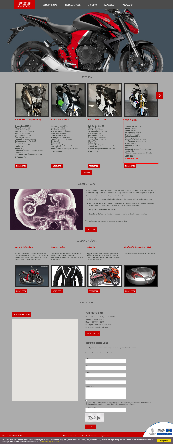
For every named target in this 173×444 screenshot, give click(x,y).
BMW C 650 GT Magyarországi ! (29, 120)
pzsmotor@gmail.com (99, 327)
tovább (86, 172)
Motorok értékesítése (24, 247)
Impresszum (105, 436)
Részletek (21, 166)
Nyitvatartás (93, 334)
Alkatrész (91, 247)
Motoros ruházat (58, 247)
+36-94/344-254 (99, 319)
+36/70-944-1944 (104, 324)
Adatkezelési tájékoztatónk (49, 441)
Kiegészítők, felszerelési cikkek (137, 247)
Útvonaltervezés (22, 315)
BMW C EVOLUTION (60, 120)
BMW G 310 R (131, 120)
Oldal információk (69, 436)
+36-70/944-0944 (97, 322)
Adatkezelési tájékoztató (88, 436)
